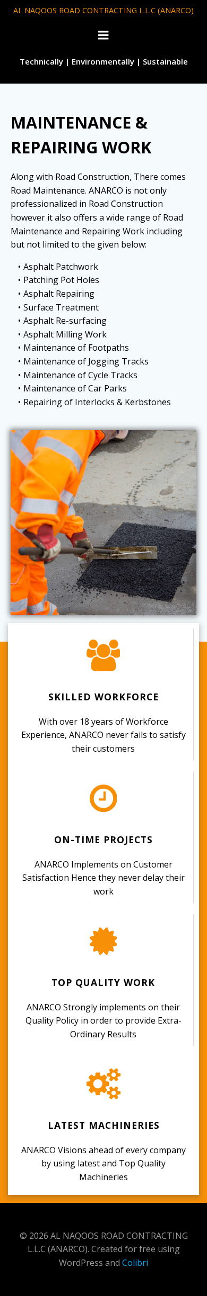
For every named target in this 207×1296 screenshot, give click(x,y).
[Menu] (103, 35)
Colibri (135, 1262)
